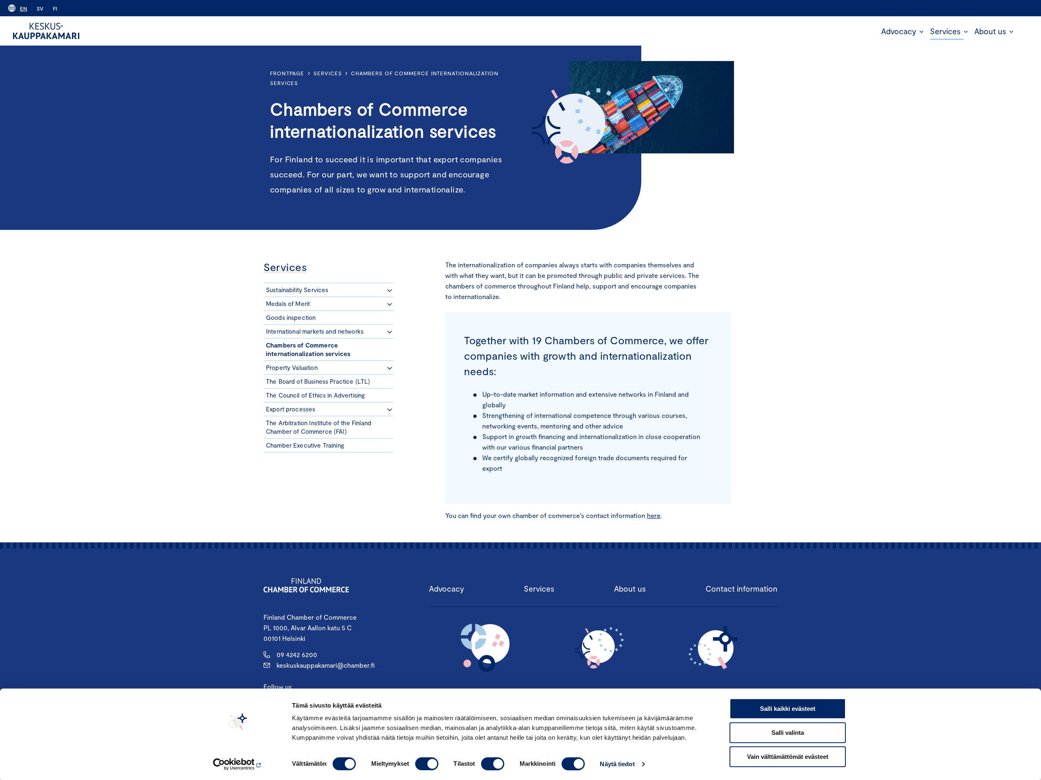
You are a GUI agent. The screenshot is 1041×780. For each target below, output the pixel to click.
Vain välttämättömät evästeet (787, 756)
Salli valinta (787, 732)
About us (990, 31)
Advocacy (898, 31)
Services (945, 31)
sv (40, 8)
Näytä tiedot (617, 763)
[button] (921, 31)
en (23, 8)
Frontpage (287, 73)
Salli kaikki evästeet (787, 708)
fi (55, 8)
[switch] (426, 763)
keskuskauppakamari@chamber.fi (326, 665)
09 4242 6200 (297, 654)
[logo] (46, 31)
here (653, 515)
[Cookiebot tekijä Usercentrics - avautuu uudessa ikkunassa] (238, 764)
